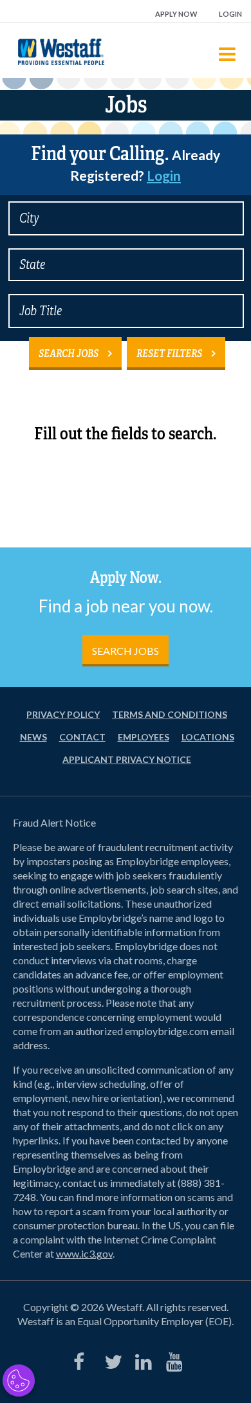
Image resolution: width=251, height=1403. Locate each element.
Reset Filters (169, 353)
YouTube (171, 1358)
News (33, 736)
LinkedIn (141, 1358)
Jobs (126, 105)
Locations (207, 736)
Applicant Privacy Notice (126, 759)
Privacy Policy (63, 714)
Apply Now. (126, 577)
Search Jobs (68, 353)
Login (230, 14)
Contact (82, 736)
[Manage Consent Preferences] (19, 1380)
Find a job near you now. (126, 606)
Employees (143, 736)
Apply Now (176, 14)
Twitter (110, 1358)
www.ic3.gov (84, 1253)
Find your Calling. (125, 162)
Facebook (79, 1358)
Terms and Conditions (169, 714)
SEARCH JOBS (125, 651)
